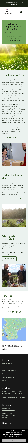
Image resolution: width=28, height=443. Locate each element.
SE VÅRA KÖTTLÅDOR (11, 137)
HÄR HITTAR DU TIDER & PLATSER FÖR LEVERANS (14, 312)
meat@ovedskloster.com (8, 415)
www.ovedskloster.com (8, 400)
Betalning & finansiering (9, 370)
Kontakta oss (6, 384)
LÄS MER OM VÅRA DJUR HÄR (13, 199)
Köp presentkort (6, 367)
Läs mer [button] (17, 436)
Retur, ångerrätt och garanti (9, 373)
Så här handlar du (7, 363)
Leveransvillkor (6, 380)
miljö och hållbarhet (11, 185)
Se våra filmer (9, 258)
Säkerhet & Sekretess (8, 377)
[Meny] (25, 11)
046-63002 (7, 419)
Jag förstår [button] (14, 440)
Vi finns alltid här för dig (8, 410)
